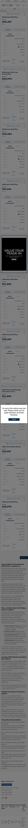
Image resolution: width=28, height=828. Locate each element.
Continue (14, 419)
